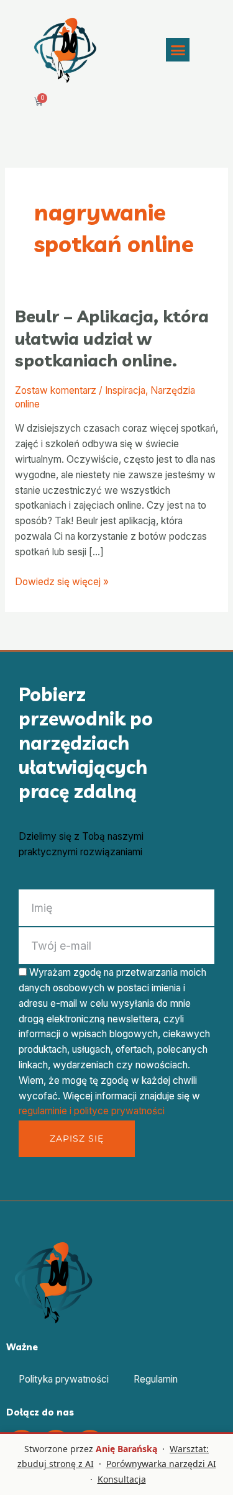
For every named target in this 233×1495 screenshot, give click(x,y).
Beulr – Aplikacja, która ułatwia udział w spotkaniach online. (112, 338)
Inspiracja (125, 390)
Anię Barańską (126, 1449)
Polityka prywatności (64, 1379)
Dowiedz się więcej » (62, 581)
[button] (178, 49)
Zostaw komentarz (55, 390)
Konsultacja (122, 1479)
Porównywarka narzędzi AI (161, 1464)
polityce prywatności (119, 1111)
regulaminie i (46, 1111)
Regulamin (156, 1379)
